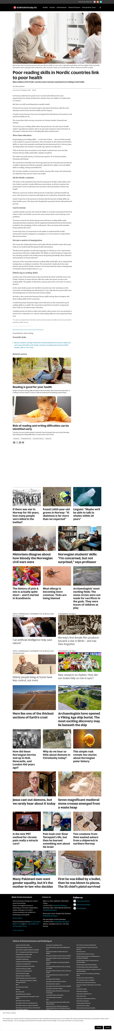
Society (52, 7)
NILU (17, 984)
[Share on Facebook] (14, 442)
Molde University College (22, 973)
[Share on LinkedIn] (20, 442)
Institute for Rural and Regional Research (27, 961)
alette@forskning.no (50, 910)
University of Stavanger (82, 1001)
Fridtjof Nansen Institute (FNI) (24, 954)
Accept (108, 1027)
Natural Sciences (74, 7)
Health (45, 7)
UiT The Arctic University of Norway (86, 982)
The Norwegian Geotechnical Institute (86, 964)
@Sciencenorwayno (83, 904)
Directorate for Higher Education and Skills (27, 949)
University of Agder (81, 989)
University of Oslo (81, 996)
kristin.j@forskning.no (61, 921)
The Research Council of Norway (85, 977)
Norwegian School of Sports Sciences (56, 981)
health (48, 438)
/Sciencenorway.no (83, 901)
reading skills (38, 438)
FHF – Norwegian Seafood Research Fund (27, 952)
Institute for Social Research (23, 964)
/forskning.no (81, 908)
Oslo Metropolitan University (54, 997)
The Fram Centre (80, 951)
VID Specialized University (83, 1003)
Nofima (18, 989)
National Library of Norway (23, 975)
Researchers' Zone (89, 7)
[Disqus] (57, 466)
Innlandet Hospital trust (22, 959)
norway (16, 438)
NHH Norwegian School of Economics (26, 978)
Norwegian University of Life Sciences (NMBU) (58, 986)
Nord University (20, 991)
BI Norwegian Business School (24, 947)
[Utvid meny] (100, 7)
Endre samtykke (18, 930)
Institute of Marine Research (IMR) (25, 966)
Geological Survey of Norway (23, 957)
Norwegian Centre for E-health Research (26, 1003)
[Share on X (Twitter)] (17, 442)
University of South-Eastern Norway (85, 998)
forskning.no (26, 438)
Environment (62, 7)
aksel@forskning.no (60, 905)
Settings (98, 1027)
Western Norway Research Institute (85, 1008)
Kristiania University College (23, 968)
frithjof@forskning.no (50, 916)
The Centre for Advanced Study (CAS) (86, 945)
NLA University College (22, 987)
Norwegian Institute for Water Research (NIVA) (58, 955)
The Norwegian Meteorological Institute (87, 967)
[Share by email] (23, 442)
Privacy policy (17, 918)
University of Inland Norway (83, 993)
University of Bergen (81, 991)
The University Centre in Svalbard (85, 980)
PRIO (47, 999)
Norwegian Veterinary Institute (54, 988)
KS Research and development (24, 971)
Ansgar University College (23, 945)
